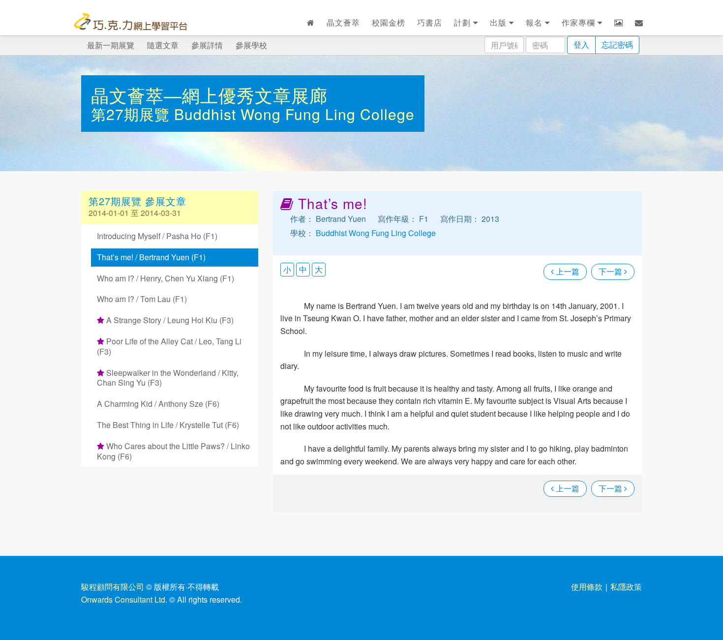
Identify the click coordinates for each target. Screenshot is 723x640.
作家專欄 (580, 22)
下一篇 (611, 271)
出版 (499, 22)
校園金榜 (388, 22)
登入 (581, 44)
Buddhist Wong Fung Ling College (294, 113)
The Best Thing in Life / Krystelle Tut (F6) (168, 424)
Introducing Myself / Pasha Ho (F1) (157, 236)
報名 (535, 22)
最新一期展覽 (110, 45)
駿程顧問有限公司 (112, 586)
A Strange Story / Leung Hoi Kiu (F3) (169, 320)
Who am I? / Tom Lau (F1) (142, 299)
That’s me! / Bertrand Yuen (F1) (151, 257)
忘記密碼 (617, 44)
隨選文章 (163, 45)
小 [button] (287, 269)
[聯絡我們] (639, 22)
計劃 (463, 22)
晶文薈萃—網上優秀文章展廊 (209, 94)
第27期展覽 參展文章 (137, 201)
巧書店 (429, 22)
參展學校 (251, 45)
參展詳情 (207, 45)
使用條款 (586, 586)
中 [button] (303, 269)
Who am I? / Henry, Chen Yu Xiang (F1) (165, 278)
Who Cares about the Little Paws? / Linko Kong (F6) (173, 451)
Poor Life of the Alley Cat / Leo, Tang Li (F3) (169, 346)
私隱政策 (626, 586)
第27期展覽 (132, 113)
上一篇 (566, 271)
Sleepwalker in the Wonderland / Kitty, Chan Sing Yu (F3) (168, 378)
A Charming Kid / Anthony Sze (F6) (158, 403)
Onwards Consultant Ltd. (124, 599)
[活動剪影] (618, 22)
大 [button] (319, 269)
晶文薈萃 (343, 22)
